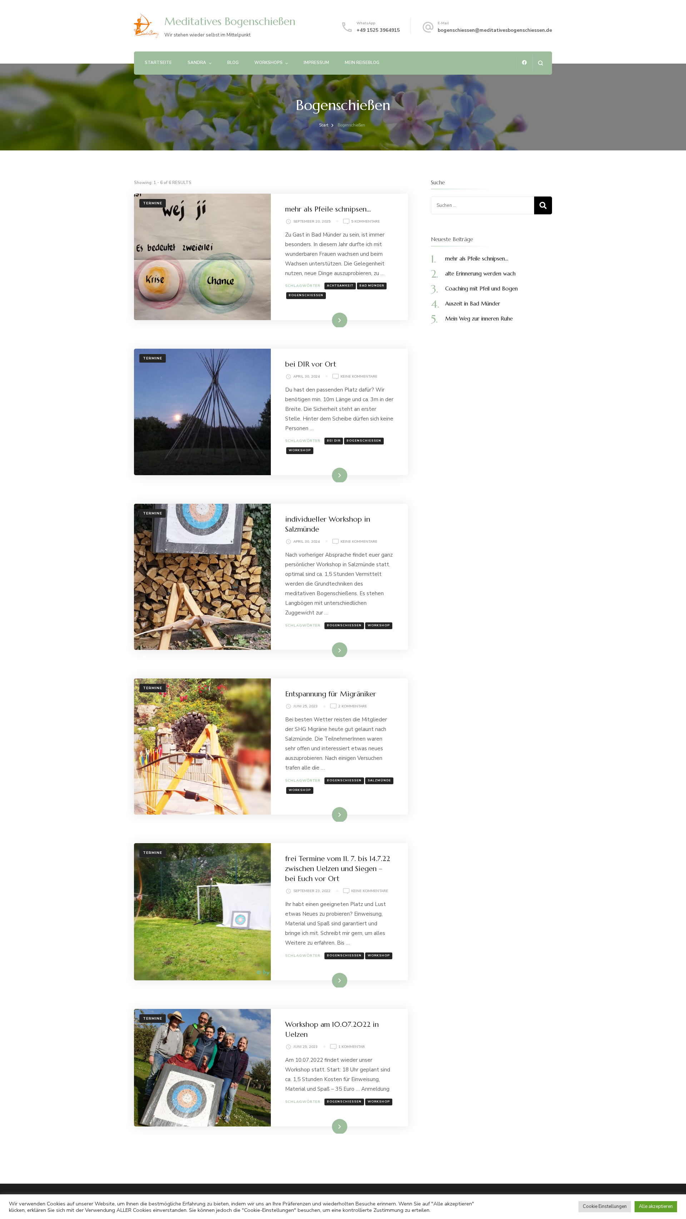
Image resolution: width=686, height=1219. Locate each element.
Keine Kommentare (358, 377)
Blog (233, 62)
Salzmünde (379, 780)
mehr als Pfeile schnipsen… (328, 209)
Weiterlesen (328, 319)
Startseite (158, 62)
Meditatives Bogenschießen (229, 21)
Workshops (268, 62)
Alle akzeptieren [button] (656, 1206)
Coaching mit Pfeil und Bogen (481, 288)
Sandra (197, 62)
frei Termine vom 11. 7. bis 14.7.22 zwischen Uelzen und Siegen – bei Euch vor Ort (337, 868)
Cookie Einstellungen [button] (605, 1206)
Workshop (300, 450)
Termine (152, 203)
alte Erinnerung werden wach (480, 273)
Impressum (316, 62)
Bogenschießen (306, 295)
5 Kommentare (365, 222)
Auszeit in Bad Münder (472, 303)
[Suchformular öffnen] (540, 63)
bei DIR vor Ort (310, 364)
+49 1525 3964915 (378, 30)
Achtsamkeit (340, 286)
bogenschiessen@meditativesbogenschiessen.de (495, 30)
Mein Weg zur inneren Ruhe (479, 318)
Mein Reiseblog (362, 62)
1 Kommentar (351, 1047)
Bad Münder (371, 286)
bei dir (333, 441)
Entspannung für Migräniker (330, 694)
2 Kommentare (352, 706)
